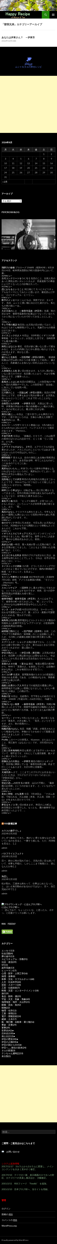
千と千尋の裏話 (9, 324)
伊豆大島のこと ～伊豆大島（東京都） (21, 652)
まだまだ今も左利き (12, 555)
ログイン (6, 1208)
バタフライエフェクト (13, 853)
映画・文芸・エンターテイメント (20, 990)
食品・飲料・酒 (11, 996)
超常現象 (8, 967)
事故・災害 (9, 1024)
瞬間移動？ (7, 457)
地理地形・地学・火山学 (16, 1002)
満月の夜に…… (9, 414)
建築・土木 (9, 1019)
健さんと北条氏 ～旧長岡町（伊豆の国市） (24, 357)
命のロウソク (8, 522)
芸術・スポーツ (11, 984)
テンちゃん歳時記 (12, 1053)
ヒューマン (9, 970)
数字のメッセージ (10, 300)
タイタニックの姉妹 (12, 566)
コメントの (9, 1220)
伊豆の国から (11, 1044)
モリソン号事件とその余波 (15, 577)
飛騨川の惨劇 (8, 267)
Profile (5, 739)
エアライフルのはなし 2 (14, 446)
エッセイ (8, 950)
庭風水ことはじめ (10, 381)
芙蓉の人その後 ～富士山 (15, 663)
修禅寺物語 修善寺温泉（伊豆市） (19, 598)
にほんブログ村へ (10, 907)
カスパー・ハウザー (12, 425)
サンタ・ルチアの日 (12, 609)
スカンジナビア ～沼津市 (15, 587)
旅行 (5, 993)
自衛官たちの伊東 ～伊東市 (16, 403)
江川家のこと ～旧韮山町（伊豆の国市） (23, 392)
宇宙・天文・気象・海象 (16, 999)
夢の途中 (8, 956)
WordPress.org (9, 1225)
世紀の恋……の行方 (11, 783)
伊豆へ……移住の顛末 (14, 1047)
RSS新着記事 (10, 823)
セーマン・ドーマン (12, 718)
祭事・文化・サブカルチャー (18, 979)
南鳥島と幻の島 (9, 620)
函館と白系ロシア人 (12, 685)
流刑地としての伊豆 (12, 479)
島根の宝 (6, 696)
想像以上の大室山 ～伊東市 (16, 761)
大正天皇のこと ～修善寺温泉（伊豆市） (23, 310)
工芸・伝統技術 (11, 987)
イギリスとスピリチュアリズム (17, 533)
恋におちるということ (13, 289)
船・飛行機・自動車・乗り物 (18, 1022)
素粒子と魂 (7, 501)
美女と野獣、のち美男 (13, 793)
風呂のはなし (8, 511)
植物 (6, 1007)
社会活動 (7, 953)
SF (5, 964)
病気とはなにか (9, 346)
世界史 (7, 1030)
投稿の (7, 1214)
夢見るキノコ (8, 804)
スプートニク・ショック (14, 642)
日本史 (7, 1033)
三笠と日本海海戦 (10, 750)
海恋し (5, 876)
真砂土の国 (7, 544)
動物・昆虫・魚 (11, 1004)
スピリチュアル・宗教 (15, 959)
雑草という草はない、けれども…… (19, 490)
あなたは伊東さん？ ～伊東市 (18, 37)
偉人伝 (7, 1036)
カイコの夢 (7, 674)
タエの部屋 (8, 1050)
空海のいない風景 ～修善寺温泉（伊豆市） (24, 704)
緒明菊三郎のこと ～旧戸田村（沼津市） (23, 631)
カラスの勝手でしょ (12, 830)
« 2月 (5, 181)
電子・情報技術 (11, 1016)
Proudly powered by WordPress (15, 1240)
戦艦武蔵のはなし (10, 728)
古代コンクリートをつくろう (16, 278)
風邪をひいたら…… (11, 468)
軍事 (6, 1027)
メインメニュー (53, 15)
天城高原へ (7, 772)
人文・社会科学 (11, 982)
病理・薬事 (8, 976)
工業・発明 (9, 1013)
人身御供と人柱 (9, 370)
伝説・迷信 (9, 962)
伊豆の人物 (9, 1042)
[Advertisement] (28, 104)
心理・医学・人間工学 (15, 973)
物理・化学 (9, 1010)
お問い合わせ (12, 1151)
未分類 (6, 1056)
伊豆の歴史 (9, 1039)
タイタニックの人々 (12, 335)
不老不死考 (7, 436)
